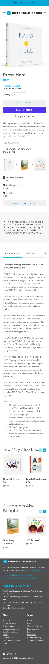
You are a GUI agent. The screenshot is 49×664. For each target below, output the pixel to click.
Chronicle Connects (10, 623)
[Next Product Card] (44, 450)
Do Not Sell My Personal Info (25, 575)
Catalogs (6, 634)
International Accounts (11, 629)
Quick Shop (13, 469)
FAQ (29, 623)
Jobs (28, 632)
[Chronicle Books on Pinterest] (11, 654)
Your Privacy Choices (35, 640)
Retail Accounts (8, 626)
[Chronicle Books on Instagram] (15, 654)
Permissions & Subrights (12, 640)
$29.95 (6, 547)
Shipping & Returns (34, 626)
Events (5, 643)
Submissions (31, 634)
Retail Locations (33, 629)
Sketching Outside (13, 185)
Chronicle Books (12, 88)
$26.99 (29, 486)
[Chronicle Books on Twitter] (8, 654)
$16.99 (29, 544)
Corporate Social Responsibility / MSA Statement (21, 578)
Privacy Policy (8, 575)
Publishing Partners (10, 632)
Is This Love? (33, 540)
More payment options (24, 116)
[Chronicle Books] (24, 13)
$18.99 (6, 486)
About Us (6, 620)
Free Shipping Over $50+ (24, 3)
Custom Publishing (34, 637)
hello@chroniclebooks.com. (34, 570)
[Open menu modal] (4, 13)
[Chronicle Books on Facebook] (4, 654)
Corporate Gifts (8, 637)
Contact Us (31, 620)
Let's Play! (10, 192)
